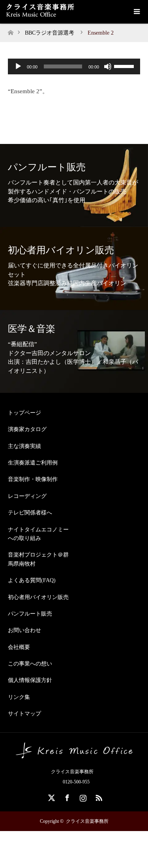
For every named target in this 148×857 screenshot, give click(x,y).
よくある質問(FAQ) (32, 580)
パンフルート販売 (30, 614)
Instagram (82, 796)
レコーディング (27, 496)
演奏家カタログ (27, 429)
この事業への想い (30, 664)
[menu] (136, 12)
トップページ (24, 413)
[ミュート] (108, 66)
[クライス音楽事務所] (74, 755)
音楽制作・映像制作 (33, 479)
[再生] (18, 66)
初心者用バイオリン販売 (38, 597)
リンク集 (19, 697)
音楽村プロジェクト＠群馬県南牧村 (38, 559)
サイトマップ (24, 714)
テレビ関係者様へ (30, 513)
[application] (74, 66)
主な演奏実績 (24, 446)
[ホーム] (10, 30)
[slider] (125, 66)
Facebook (66, 796)
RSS (98, 796)
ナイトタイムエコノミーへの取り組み (38, 534)
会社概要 (19, 647)
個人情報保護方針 (30, 680)
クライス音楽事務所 (87, 821)
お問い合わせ (24, 630)
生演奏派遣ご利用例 (33, 463)
